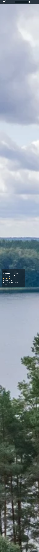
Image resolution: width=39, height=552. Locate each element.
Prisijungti (32, 1)
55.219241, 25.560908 (9, 282)
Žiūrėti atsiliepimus (13, 278)
